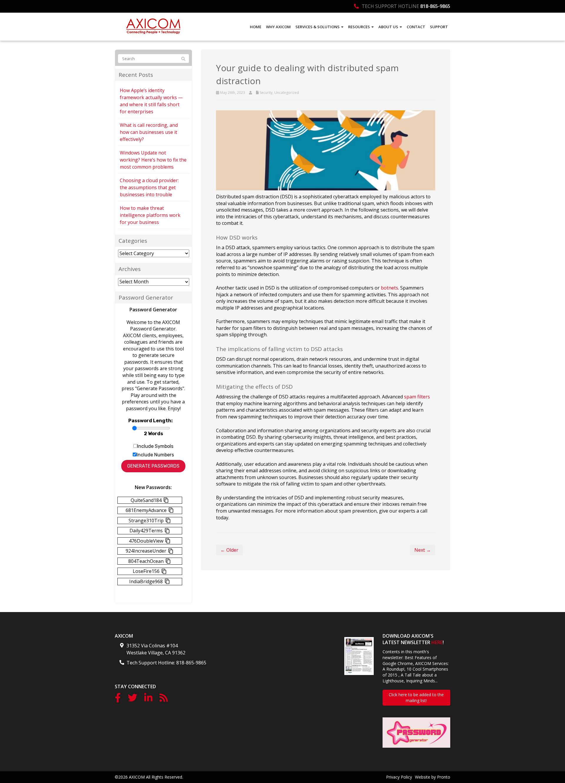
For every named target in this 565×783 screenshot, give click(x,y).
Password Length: (150, 420)
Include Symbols (155, 446)
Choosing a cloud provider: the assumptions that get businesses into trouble (149, 187)
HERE (437, 642)
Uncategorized (286, 92)
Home (255, 26)
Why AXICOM (278, 26)
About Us (388, 26)
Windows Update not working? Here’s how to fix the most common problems (153, 159)
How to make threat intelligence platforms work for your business (150, 215)
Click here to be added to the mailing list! (416, 697)
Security (266, 92)
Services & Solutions (317, 26)
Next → (422, 550)
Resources (359, 26)
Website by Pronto (432, 777)
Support (439, 26)
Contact (416, 26)
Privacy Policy (399, 777)
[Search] (183, 59)
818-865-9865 (435, 6)
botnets (389, 288)
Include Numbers (155, 455)
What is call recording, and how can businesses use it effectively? (149, 132)
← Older (229, 550)
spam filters (417, 396)
